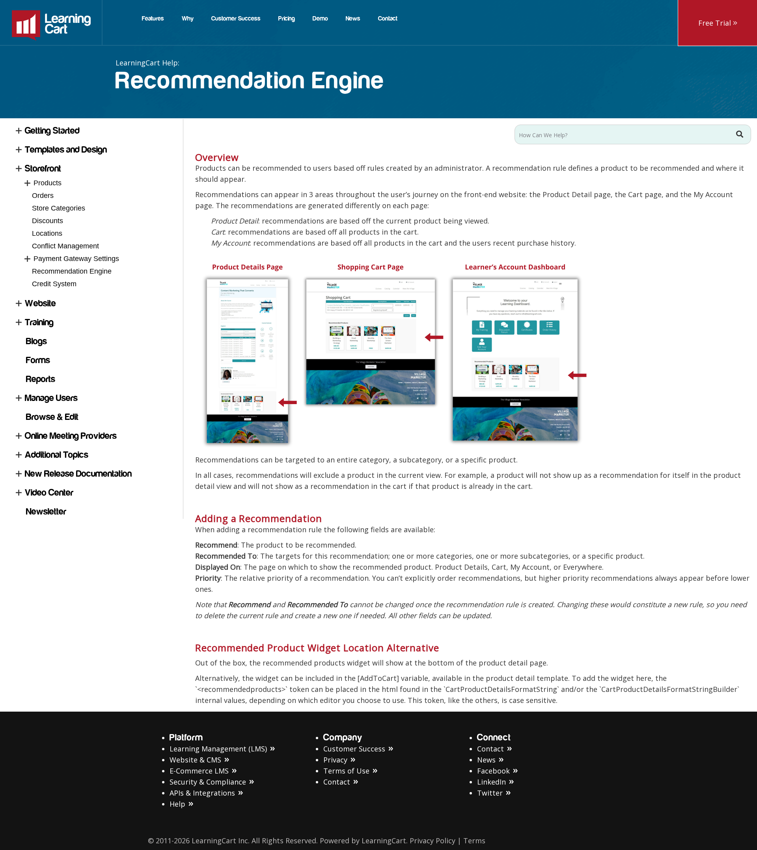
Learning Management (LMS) (218, 748)
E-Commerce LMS (199, 770)
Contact (336, 782)
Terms (474, 840)
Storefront (43, 168)
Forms (38, 360)
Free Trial (715, 23)
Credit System (54, 284)
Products (48, 183)
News (486, 759)
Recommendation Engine (72, 271)
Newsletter (46, 511)
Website (40, 303)
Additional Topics (56, 454)
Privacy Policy (432, 840)
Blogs (36, 341)
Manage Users (51, 398)
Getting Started (52, 130)
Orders (43, 195)
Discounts (47, 221)
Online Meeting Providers (71, 436)
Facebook (493, 770)
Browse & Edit (52, 417)
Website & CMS (195, 759)
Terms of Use (346, 770)
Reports (40, 379)
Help (177, 804)
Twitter (490, 793)
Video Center (49, 492)
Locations (47, 233)
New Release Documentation (78, 473)
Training (39, 322)
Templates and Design (66, 149)
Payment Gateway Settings (76, 259)
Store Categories (58, 208)
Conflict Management (65, 246)
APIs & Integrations (202, 793)
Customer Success (354, 748)
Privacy (335, 759)
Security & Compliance (208, 782)
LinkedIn (491, 782)
